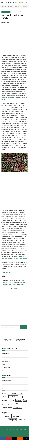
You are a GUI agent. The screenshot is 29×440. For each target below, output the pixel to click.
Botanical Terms (5, 383)
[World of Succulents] (15, 2)
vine (25, 420)
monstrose (4, 410)
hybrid (17, 403)
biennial (8, 393)
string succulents (15, 413)
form (25, 400)
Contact (24, 434)
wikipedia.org (9, 272)
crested (4, 400)
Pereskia (20, 234)
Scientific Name (5, 353)
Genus (16, 282)
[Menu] (2, 2)
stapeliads (5, 413)
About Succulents (6, 11)
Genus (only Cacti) (6, 361)
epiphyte (18, 400)
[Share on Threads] (26, 438)
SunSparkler (4, 420)
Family (20, 282)
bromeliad (14, 393)
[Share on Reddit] (20, 438)
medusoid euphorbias (7, 407)
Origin (13, 284)
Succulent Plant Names (7, 380)
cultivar (11, 400)
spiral (19, 410)
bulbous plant (20, 393)
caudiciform (13, 397)
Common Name (11, 282)
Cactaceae (24, 55)
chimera (20, 397)
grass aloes (10, 403)
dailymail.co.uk (16, 173)
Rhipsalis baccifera (6, 97)
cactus (5, 397)
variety (20, 420)
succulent (16, 416)
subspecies (6, 416)
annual (4, 393)
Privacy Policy (7, 434)
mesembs (17, 407)
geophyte (4, 403)
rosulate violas (13, 410)
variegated (12, 420)
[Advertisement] (14, 37)
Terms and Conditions (16, 434)
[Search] (27, 2)
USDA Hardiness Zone (7, 367)
